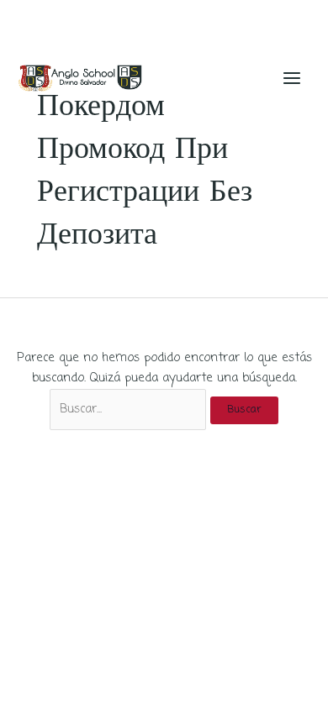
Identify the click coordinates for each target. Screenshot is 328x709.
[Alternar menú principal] (291, 78)
